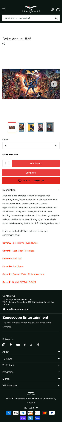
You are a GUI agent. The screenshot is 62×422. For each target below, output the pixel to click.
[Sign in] (52, 9)
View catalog (4, 9)
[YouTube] (18, 345)
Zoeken (56, 18)
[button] (9, 160)
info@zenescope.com (18, 309)
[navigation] (12, 127)
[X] (31, 345)
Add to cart (36, 163)
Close (31, 352)
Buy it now (31, 172)
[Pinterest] (11, 344)
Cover (5, 139)
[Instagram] (3, 344)
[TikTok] (38, 344)
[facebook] (25, 345)
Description (8, 189)
